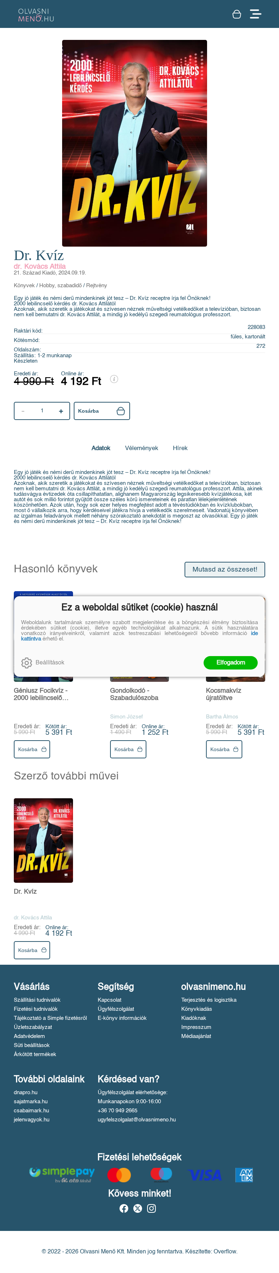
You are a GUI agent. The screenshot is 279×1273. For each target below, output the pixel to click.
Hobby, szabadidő (60, 285)
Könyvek (24, 285)
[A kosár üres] (237, 14)
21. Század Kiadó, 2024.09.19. (50, 273)
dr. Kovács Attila (40, 267)
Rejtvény (96, 285)
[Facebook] (124, 1208)
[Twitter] (137, 1208)
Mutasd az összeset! (225, 569)
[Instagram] (151, 1208)
